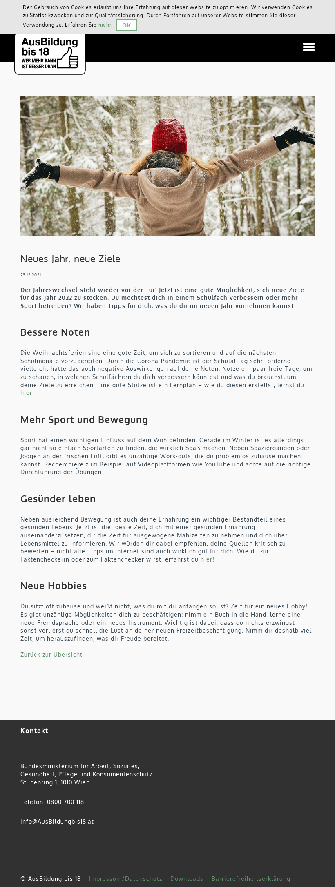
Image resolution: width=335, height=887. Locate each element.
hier (26, 392)
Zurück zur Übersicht (51, 654)
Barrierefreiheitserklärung (251, 878)
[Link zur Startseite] (55, 42)
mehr (104, 25)
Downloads (186, 878)
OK (126, 25)
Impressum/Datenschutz (125, 878)
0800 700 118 (65, 801)
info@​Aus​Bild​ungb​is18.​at (57, 821)
